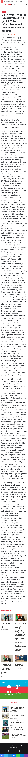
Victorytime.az (10, 745)
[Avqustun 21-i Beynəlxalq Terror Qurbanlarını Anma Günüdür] (5, 723)
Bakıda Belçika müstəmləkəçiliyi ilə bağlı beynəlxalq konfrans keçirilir (17, 715)
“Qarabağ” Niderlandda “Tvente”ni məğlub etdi (14, 1)
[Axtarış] (26, 4)
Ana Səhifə (5, 9)
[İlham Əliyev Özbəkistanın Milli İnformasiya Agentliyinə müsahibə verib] (7, 617)
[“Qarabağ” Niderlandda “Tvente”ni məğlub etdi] (5, 729)
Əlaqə (17, 747)
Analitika (10, 9)
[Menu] (2, 4)
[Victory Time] (9, 4)
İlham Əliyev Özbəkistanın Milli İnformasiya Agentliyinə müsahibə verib (7, 624)
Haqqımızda (12, 747)
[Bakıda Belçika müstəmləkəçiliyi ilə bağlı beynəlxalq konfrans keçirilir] (5, 716)
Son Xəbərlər (14, 702)
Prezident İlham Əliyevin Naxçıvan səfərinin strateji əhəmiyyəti (19, 665)
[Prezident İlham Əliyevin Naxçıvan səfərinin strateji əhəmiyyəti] (21, 658)
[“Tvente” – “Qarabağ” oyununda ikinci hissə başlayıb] (5, 736)
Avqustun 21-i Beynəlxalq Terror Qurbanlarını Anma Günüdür (17, 722)
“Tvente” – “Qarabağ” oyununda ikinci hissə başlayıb (18, 734)
